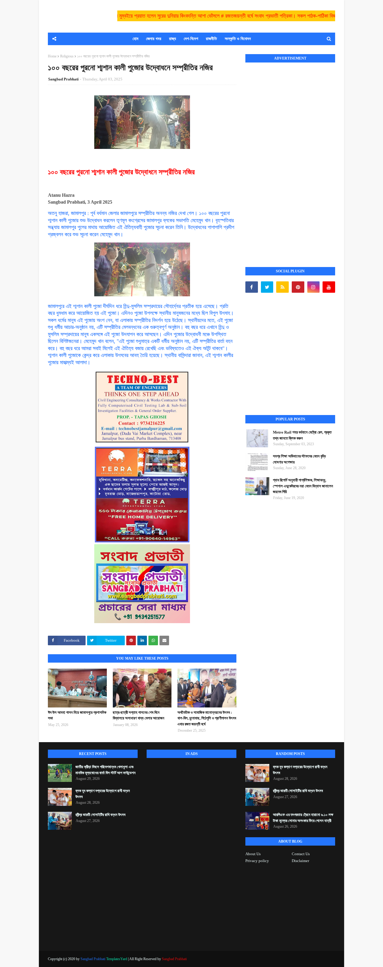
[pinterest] (298, 287)
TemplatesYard (116, 959)
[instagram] (313, 287)
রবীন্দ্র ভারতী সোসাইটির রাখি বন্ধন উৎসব (100, 814)
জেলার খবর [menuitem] (153, 38)
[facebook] (251, 287)
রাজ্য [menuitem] (172, 38)
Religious (67, 56)
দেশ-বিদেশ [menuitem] (191, 38)
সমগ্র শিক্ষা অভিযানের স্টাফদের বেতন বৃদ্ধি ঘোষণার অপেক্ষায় (299, 459)
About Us (253, 854)
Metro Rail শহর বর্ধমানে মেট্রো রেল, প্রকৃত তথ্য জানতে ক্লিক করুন (302, 435)
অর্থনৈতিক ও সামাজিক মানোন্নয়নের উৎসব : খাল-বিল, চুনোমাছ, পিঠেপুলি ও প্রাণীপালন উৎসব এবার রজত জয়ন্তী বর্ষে (206, 718)
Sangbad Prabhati (63, 79)
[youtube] (329, 287)
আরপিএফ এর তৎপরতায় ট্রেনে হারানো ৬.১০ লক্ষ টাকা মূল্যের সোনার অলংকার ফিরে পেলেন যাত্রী (303, 817)
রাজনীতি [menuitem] (211, 38)
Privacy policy (257, 860)
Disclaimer (300, 860)
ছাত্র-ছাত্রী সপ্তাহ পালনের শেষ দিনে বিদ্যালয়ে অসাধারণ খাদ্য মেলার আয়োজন (138, 715)
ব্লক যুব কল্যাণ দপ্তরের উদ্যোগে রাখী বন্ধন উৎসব (102, 793)
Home (52, 56)
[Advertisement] (290, 158)
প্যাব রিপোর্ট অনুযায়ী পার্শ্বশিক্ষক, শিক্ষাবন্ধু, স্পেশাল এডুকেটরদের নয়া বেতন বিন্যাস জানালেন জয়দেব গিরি (303, 486)
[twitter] (267, 287)
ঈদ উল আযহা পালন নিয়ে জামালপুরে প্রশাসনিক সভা (77, 715)
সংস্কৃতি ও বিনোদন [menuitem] (238, 38)
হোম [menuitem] (135, 38)
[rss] (282, 287)
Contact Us (301, 854)
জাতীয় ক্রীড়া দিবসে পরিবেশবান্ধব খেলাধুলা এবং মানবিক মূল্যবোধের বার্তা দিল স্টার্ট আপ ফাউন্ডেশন (105, 770)
